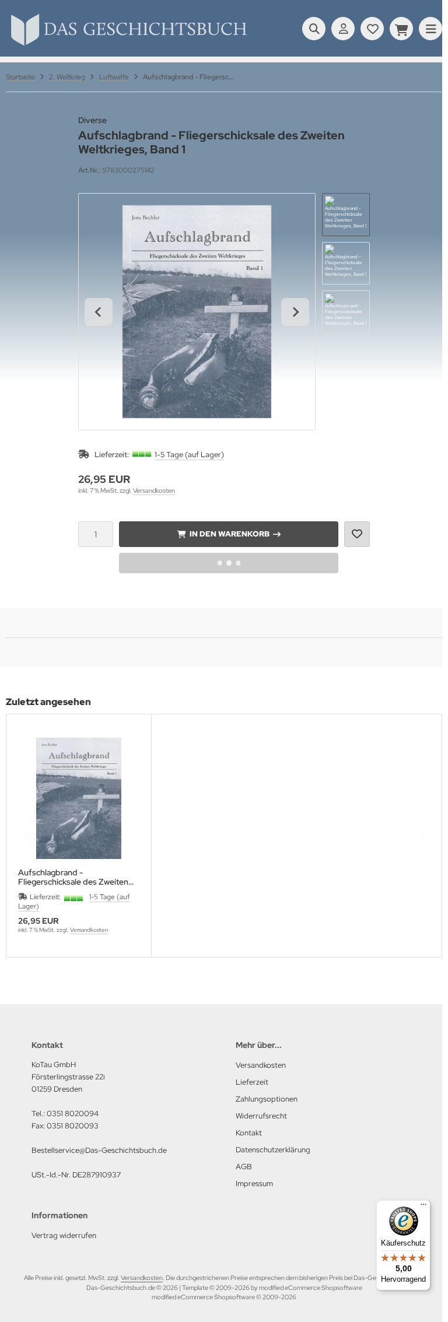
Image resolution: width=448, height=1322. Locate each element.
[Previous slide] (26, 836)
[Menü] (423, 1207)
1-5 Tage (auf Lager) (189, 455)
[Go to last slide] (99, 312)
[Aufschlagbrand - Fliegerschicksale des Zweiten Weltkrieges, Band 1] (78, 798)
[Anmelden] (343, 28)
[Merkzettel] (372, 28)
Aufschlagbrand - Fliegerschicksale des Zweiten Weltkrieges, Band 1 (73, 877)
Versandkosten (154, 490)
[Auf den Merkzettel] (357, 534)
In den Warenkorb (229, 533)
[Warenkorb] (401, 28)
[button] (346, 214)
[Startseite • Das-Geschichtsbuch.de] (128, 45)
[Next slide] (295, 312)
